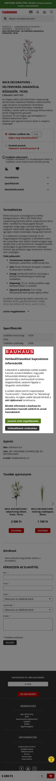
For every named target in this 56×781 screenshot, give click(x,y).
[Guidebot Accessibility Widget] (51, 759)
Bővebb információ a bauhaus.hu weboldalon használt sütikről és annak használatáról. (26, 408)
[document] (28, 390)
